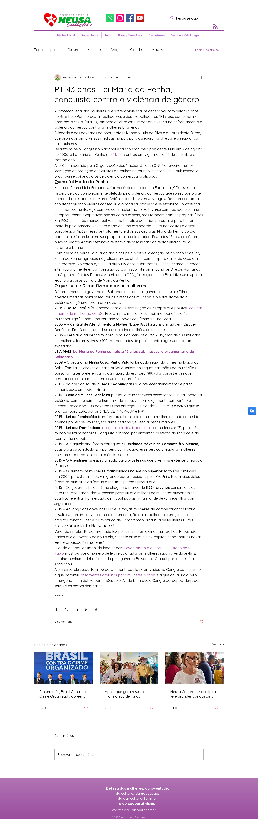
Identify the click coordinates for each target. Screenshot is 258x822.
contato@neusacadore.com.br (134, 810)
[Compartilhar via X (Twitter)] (66, 609)
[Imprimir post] (96, 609)
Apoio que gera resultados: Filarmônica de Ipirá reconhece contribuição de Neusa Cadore (127, 694)
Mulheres (94, 49)
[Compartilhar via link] (86, 609)
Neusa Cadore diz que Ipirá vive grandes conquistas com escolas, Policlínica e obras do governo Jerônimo (194, 694)
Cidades (137, 49)
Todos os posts (46, 49)
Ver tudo (218, 644)
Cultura (73, 49)
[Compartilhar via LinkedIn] (76, 609)
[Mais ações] (201, 77)
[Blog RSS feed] (215, 26)
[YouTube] (140, 18)
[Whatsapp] (110, 18)
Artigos (116, 49)
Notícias (60, 595)
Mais (155, 49)
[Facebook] (130, 18)
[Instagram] (120, 18)
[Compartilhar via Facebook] (56, 609)
